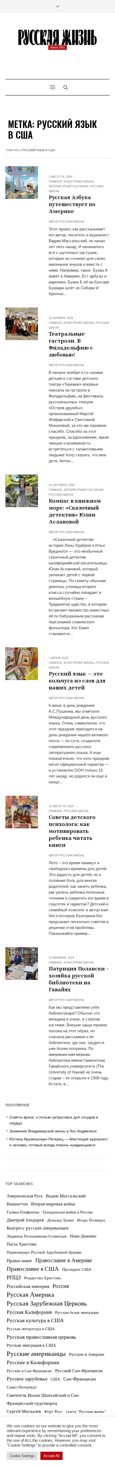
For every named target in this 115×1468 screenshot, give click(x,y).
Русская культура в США (35, 1320)
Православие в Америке (63, 1260)
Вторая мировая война (53, 1204)
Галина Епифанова (23, 1212)
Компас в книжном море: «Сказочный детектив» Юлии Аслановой (75, 511)
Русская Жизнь (71, 221)
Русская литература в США (31, 1328)
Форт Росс (53, 1411)
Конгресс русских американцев (37, 1228)
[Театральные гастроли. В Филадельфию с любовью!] (21, 324)
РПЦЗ (14, 1277)
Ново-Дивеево (83, 1236)
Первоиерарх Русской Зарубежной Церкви (44, 1252)
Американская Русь (25, 1195)
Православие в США (33, 1268)
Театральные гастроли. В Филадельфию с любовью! (71, 344)
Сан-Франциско (79, 1378)
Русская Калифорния (29, 1311)
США (55, 1379)
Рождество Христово (42, 1277)
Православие (19, 1260)
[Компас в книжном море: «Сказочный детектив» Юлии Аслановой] (21, 491)
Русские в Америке (86, 1354)
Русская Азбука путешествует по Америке (72, 204)
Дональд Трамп (60, 1220)
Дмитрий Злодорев (25, 1220)
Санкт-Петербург (22, 1387)
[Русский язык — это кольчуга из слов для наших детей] (21, 663)
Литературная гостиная (68, 186)
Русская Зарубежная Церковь (47, 1303)
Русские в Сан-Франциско (29, 1370)
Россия (60, 1285)
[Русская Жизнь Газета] (57, 40)
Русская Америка (30, 1294)
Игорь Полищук (91, 1220)
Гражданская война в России (68, 1212)
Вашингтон (17, 1204)
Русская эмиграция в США (31, 1345)
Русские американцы (36, 1353)
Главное (55, 181)
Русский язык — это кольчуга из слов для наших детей (77, 680)
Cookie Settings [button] (22, 1456)
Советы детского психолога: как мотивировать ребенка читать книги (72, 831)
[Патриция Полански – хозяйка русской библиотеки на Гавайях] (21, 963)
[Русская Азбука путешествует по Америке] (21, 182)
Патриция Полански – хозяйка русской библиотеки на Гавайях (79, 979)
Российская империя (28, 1286)
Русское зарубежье (27, 1378)
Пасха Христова (21, 1244)
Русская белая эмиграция (77, 1312)
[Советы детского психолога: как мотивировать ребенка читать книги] (21, 812)
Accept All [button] (51, 1456)
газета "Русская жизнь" (86, 1411)
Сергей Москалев (24, 1411)
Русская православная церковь (41, 1336)
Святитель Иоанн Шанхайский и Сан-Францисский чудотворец (43, 1399)
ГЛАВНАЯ (11, 150)
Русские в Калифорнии (33, 1362)
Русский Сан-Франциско (79, 1370)
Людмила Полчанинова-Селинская (37, 1236)
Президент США (76, 1269)
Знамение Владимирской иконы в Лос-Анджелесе (53, 1131)
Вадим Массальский (66, 1196)
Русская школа (61, 494)
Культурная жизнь (79, 181)
